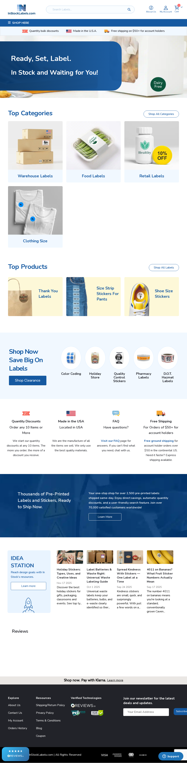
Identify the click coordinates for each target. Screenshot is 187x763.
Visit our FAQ (110, 441)
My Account (15, 720)
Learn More (105, 517)
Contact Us (15, 713)
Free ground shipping (159, 441)
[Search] (129, 9)
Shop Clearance (27, 380)
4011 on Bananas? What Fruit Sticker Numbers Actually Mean (160, 576)
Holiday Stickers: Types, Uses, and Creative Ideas (69, 574)
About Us (14, 705)
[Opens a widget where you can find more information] (170, 756)
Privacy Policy (45, 713)
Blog (39, 728)
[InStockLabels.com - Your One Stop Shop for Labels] (21, 9)
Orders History (17, 728)
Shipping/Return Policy (50, 705)
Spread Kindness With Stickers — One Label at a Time (129, 576)
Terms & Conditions (48, 720)
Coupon (40, 736)
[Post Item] (70, 557)
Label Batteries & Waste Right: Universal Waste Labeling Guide (99, 576)
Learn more (115, 680)
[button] (15, 754)
